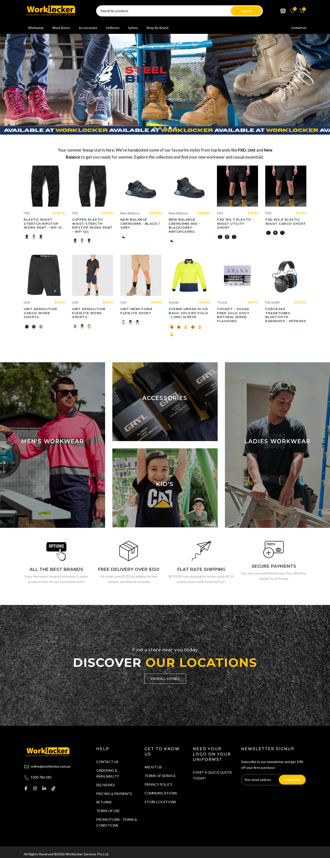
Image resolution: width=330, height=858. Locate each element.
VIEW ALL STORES (165, 678)
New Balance (130, 213)
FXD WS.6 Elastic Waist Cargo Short (285, 221)
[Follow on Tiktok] (53, 788)
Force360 (272, 302)
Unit (27, 302)
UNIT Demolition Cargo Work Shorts (40, 313)
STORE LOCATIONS (160, 802)
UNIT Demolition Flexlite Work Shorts (88, 313)
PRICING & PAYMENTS (114, 794)
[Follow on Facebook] (26, 788)
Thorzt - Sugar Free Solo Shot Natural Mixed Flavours (233, 315)
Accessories (88, 28)
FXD (27, 213)
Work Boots (61, 28)
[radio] (27, 237)
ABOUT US (153, 767)
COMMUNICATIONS (160, 793)
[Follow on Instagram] (35, 788)
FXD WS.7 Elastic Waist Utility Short (234, 223)
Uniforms (113, 28)
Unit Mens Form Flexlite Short (136, 311)
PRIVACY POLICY (158, 784)
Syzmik (174, 302)
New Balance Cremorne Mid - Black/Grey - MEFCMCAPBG (184, 225)
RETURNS (104, 802)
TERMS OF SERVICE (160, 776)
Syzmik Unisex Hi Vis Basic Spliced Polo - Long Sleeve (188, 313)
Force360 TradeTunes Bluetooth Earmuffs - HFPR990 (285, 315)
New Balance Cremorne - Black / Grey (139, 223)
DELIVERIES (105, 785)
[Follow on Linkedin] (44, 788)
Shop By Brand (157, 28)
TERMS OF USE (108, 811)
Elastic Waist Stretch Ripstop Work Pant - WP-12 (43, 223)
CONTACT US (107, 762)
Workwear (36, 28)
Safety (133, 28)
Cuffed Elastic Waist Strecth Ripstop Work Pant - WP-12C (92, 225)
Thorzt (222, 302)
